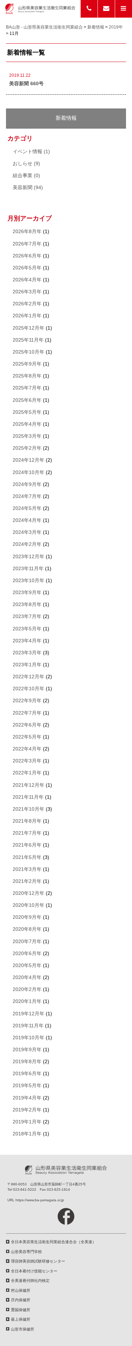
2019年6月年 (27, 1073)
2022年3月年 (27, 761)
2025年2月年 (27, 448)
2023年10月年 (28, 580)
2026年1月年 (27, 315)
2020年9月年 (27, 917)
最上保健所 (20, 1319)
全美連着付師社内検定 (30, 1280)
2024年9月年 (27, 484)
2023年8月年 (27, 604)
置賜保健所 (20, 1310)
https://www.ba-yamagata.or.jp (39, 1200)
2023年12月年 (28, 556)
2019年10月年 (28, 1037)
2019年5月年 (27, 1085)
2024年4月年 (27, 520)
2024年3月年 (27, 532)
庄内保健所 (20, 1300)
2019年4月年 (27, 1098)
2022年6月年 (27, 725)
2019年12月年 (28, 1013)
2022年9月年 (27, 700)
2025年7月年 (27, 388)
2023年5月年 (27, 628)
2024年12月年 (28, 460)
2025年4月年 (27, 424)
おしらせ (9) (26, 163)
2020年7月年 (27, 941)
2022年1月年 (27, 772)
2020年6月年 (27, 953)
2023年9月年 (27, 592)
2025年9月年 (27, 364)
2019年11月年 (28, 1025)
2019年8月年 (27, 1061)
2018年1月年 (27, 1133)
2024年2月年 (27, 544)
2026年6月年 (27, 255)
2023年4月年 (27, 640)
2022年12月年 (28, 676)
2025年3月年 (27, 436)
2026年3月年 (27, 291)
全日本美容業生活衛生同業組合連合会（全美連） (53, 1242)
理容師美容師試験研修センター (38, 1261)
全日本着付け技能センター (34, 1271)
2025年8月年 (27, 376)
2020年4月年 (27, 977)
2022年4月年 (27, 749)
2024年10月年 (28, 472)
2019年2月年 (27, 1110)
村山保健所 (20, 1290)
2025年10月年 (28, 352)
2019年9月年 (27, 1049)
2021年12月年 (28, 785)
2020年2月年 (27, 989)
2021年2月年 (27, 881)
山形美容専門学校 (26, 1252)
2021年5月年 (27, 857)
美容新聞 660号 (26, 83)
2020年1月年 (27, 1001)
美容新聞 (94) (28, 187)
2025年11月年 (28, 340)
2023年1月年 (27, 664)
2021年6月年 (27, 845)
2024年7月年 (27, 496)
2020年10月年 (28, 905)
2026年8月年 (27, 231)
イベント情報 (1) (31, 151)
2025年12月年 (28, 328)
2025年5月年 (27, 412)
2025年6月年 (27, 400)
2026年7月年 (27, 244)
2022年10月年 (28, 688)
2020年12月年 (28, 893)
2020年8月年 (27, 929)
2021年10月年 (28, 809)
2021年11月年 (28, 797)
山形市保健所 (22, 1329)
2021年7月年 (27, 833)
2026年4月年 (27, 279)
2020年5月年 (27, 965)
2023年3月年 (27, 652)
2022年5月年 (27, 737)
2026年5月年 (27, 267)
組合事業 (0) (26, 175)
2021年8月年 (27, 821)
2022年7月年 (27, 713)
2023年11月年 (28, 568)
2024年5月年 (27, 508)
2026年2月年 (27, 303)
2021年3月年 (27, 869)
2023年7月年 (27, 616)
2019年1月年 (27, 1121)
